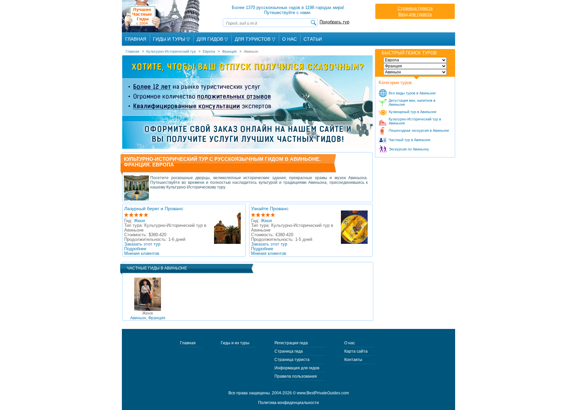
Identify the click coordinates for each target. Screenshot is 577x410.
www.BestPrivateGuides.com (323, 393)
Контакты (353, 359)
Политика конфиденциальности (288, 402)
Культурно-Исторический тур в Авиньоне (415, 121)
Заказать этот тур (142, 244)
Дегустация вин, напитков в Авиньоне (412, 102)
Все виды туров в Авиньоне (412, 93)
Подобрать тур (334, 21)
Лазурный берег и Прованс (153, 208)
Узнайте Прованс (269, 208)
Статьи (313, 39)
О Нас (289, 39)
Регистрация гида (291, 343)
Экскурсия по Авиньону (409, 149)
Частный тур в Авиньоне (409, 140)
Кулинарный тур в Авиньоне (412, 112)
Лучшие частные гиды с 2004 (161, 16)
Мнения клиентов (141, 253)
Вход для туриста (415, 14)
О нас (349, 343)
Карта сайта (356, 351)
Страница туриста (415, 8)
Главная (135, 39)
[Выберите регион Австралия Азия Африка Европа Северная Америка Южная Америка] (415, 60)
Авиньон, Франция (147, 315)
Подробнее (135, 249)
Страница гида (288, 351)
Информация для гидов (296, 368)
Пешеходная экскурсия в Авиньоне (419, 130)
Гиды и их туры (235, 343)
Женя (139, 221)
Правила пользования (295, 376)
